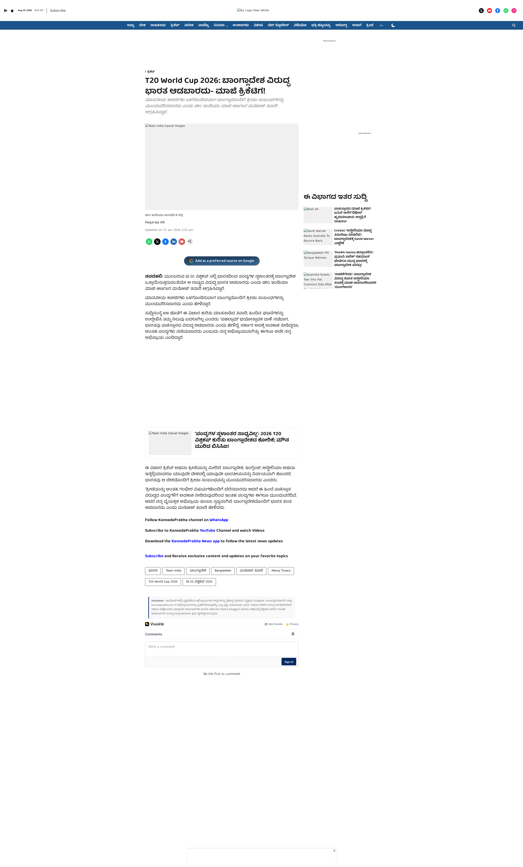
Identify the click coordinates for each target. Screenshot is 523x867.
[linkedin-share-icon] (173, 244)
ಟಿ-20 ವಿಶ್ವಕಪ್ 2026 (199, 582)
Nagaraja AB (155, 222)
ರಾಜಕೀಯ (158, 25)
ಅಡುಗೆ (356, 25)
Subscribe (58, 11)
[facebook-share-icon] (165, 244)
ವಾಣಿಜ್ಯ (203, 25)
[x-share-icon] (157, 244)
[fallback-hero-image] (318, 215)
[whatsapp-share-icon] (149, 244)
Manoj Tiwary (281, 571)
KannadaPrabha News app (196, 541)
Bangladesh (223, 571)
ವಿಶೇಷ (258, 25)
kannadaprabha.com (162, 605)
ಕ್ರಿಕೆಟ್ (175, 25)
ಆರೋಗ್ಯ (341, 25)
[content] (215, 530)
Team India (173, 571)
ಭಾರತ (153, 571)
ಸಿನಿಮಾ (219, 25)
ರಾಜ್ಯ (130, 25)
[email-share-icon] (182, 244)
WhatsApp (219, 520)
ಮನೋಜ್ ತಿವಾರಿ (251, 571)
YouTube (207, 530)
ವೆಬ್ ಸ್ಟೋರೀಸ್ (278, 25)
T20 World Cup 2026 (163, 582)
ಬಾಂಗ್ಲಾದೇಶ (198, 571)
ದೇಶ (142, 25)
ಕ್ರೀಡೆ (369, 25)
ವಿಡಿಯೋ (300, 25)
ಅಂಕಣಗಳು (241, 25)
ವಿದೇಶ (188, 25)
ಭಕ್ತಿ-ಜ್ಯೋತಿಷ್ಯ (321, 25)
